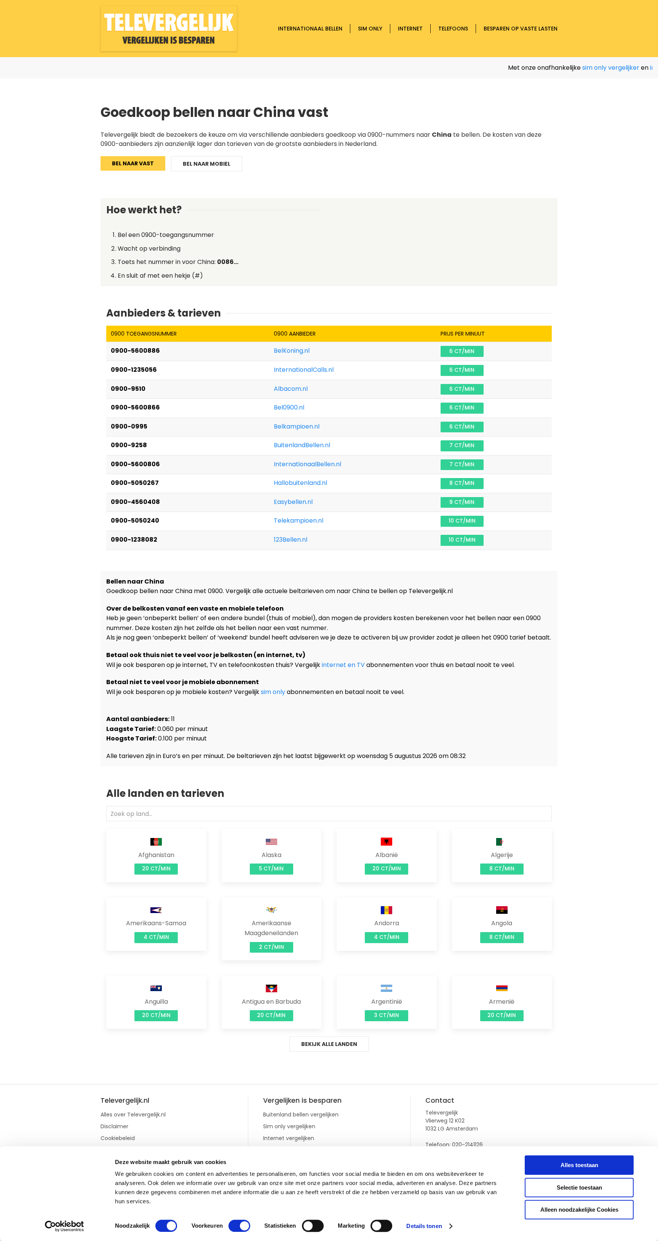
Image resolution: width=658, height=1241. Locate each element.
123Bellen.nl (290, 539)
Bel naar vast (133, 163)
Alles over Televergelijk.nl (133, 1114)
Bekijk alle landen (329, 1044)
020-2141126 (467, 1144)
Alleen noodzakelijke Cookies (579, 1209)
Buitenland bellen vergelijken (301, 1114)
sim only (273, 692)
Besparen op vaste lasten (520, 28)
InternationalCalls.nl (304, 369)
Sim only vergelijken (289, 1126)
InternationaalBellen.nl (307, 464)
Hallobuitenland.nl (300, 482)
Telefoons (453, 28)
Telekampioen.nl (298, 520)
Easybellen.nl (293, 501)
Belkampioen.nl (296, 426)
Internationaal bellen (310, 28)
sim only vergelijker (593, 67)
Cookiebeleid (118, 1138)
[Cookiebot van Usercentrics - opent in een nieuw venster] (64, 1226)
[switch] (239, 1226)
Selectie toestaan (579, 1187)
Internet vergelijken (288, 1138)
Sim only (370, 28)
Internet (410, 28)
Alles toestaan (579, 1165)
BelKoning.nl (292, 350)
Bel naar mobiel (206, 164)
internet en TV (343, 664)
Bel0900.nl (289, 407)
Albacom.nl (291, 388)
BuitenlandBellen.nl (302, 445)
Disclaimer (114, 1126)
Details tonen (424, 1226)
